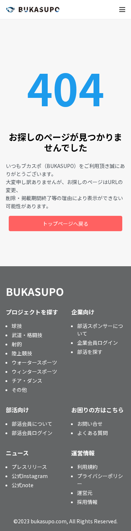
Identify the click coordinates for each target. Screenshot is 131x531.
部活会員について (32, 423)
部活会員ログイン (32, 432)
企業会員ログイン (97, 342)
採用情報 (87, 501)
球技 (17, 325)
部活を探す (90, 351)
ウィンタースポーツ (34, 371)
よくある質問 (92, 432)
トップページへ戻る (65, 223)
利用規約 (87, 466)
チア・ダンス (27, 380)
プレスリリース (29, 466)
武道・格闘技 (27, 335)
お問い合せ (90, 423)
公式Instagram (30, 476)
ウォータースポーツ (34, 362)
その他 (19, 389)
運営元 (84, 492)
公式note (22, 485)
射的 (17, 344)
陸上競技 (22, 353)
